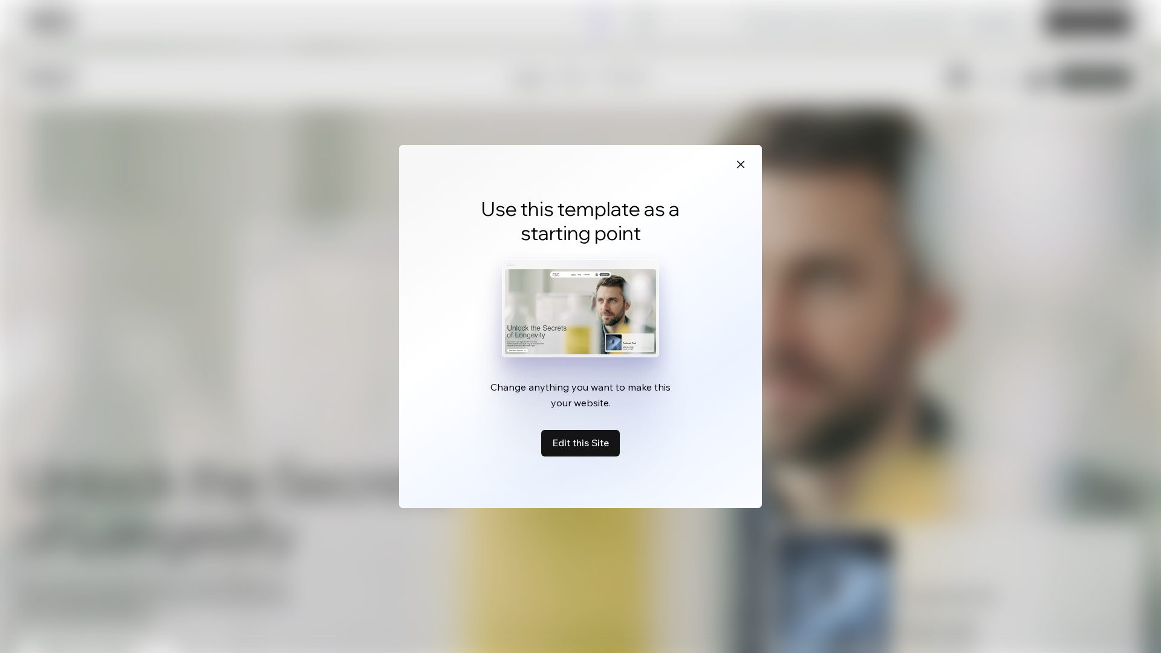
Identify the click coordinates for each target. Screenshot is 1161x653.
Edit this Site (580, 443)
